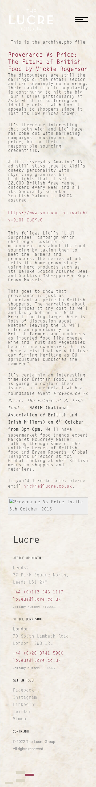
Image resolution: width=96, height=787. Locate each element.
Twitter (22, 712)
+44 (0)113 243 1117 (38, 592)
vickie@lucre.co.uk (48, 486)
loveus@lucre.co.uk (37, 599)
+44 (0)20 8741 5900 (38, 653)
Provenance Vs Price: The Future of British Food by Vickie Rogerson (48, 62)
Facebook (23, 690)
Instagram (25, 698)
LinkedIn (23, 705)
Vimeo (19, 719)
